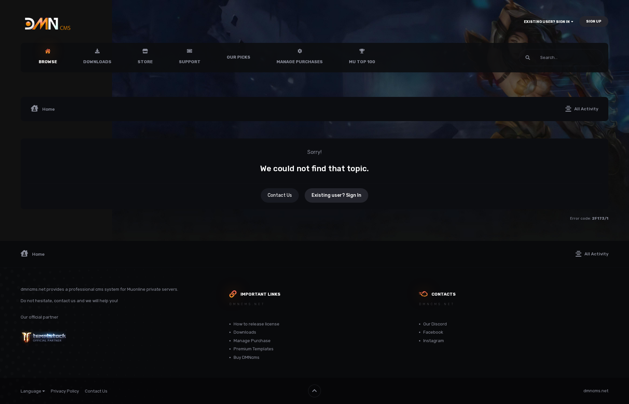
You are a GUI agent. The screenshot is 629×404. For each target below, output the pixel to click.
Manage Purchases (299, 61)
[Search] (528, 57)
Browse (48, 61)
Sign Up (593, 21)
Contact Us (280, 195)
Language (31, 391)
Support (189, 61)
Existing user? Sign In (547, 22)
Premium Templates (254, 348)
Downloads (97, 61)
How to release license (256, 323)
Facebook (433, 332)
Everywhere (583, 57)
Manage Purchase (252, 340)
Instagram (433, 340)
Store (145, 61)
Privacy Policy (65, 391)
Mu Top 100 (362, 61)
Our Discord (435, 323)
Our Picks (238, 57)
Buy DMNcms (246, 357)
